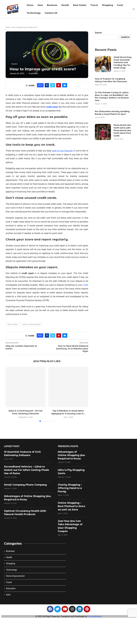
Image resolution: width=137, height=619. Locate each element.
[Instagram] (72, 609)
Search (98, 32)
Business (52, 5)
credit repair (12, 324)
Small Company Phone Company (25, 484)
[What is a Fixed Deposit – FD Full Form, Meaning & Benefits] (26, 387)
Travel (94, 5)
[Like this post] (41, 85)
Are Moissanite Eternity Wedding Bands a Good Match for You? (112, 112)
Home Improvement (15, 576)
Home (30, 5)
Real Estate (79, 5)
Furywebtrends (95, 616)
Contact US (51, 13)
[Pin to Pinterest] (58, 85)
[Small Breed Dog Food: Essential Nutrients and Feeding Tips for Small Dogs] (103, 64)
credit (85, 285)
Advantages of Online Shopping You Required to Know (71, 455)
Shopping (107, 5)
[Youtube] (65, 609)
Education (11, 588)
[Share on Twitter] (52, 85)
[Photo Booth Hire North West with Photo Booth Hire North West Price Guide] (103, 132)
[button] (9, 394)
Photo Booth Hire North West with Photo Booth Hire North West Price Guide (122, 130)
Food (120, 5)
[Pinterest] (87, 609)
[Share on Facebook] (47, 85)
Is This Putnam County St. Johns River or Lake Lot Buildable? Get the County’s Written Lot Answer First (112, 96)
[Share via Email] (64, 85)
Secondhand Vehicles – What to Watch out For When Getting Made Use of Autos (26, 470)
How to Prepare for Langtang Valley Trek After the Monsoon (111, 80)
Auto (40, 5)
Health (65, 5)
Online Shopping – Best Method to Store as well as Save (71, 506)
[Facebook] (50, 609)
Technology (34, 13)
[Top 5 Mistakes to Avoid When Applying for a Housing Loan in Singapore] (68, 387)
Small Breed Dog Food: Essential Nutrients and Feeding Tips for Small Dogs (122, 62)
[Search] (133, 9)
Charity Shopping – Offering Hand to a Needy (70, 488)
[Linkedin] (79, 609)
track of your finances (31, 324)
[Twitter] (57, 609)
